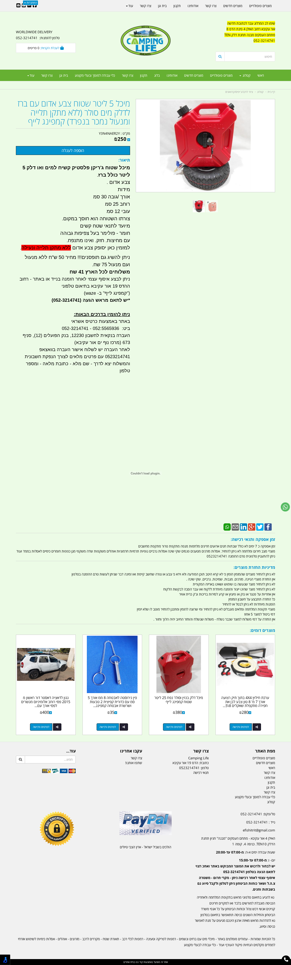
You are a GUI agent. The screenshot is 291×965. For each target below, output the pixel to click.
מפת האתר (265, 751)
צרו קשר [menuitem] (127, 75)
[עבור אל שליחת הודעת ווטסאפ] (285, 507)
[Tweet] (259, 526)
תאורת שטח (111, 939)
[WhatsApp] (227, 526)
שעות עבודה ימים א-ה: (245, 852)
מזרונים (74, 939)
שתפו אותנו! (133, 762)
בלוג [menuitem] (157, 75)
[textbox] (245, 35)
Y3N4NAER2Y (109, 133)
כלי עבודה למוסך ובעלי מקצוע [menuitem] (95, 75)
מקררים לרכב (91, 939)
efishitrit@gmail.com (259, 830)
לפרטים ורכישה (241, 727)
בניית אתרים (129, 962)
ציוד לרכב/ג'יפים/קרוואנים (239, 92)
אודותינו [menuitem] (172, 75)
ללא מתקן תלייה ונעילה (46, 248)
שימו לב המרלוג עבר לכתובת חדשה (251, 23)
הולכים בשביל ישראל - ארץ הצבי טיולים (145, 847)
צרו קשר (201, 751)
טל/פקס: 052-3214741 (258, 814)
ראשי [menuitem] (260, 75)
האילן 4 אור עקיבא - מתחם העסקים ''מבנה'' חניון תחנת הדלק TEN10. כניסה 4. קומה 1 (238, 841)
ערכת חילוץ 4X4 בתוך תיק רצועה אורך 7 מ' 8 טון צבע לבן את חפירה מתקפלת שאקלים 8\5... (245, 701)
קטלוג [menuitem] (246, 75)
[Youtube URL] (24, 5)
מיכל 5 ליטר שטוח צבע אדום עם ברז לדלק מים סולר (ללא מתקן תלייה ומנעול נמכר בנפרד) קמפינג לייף (74, 112)
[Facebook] (268, 526)
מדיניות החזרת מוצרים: (254, 567)
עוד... (71, 751)
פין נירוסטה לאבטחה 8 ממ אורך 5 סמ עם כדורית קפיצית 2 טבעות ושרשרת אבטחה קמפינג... (112, 701)
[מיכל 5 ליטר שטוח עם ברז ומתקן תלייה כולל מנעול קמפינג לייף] (199, 206)
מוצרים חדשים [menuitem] (193, 75)
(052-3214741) (66, 300)
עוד (32, 75)
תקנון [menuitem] (143, 75)
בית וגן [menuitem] (63, 75)
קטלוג (260, 92)
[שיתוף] (257, 727)
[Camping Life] (145, 41)
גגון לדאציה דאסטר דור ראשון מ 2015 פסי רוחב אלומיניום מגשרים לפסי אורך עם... (45, 701)
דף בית (271, 92)
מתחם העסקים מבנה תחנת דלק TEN (249, 35)
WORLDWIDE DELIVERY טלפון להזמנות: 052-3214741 (38, 35)
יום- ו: (235, 875)
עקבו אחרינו (131, 751)
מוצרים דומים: (262, 630)
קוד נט (139, 962)
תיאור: (124, 160)
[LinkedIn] (243, 526)
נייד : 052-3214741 (260, 822)
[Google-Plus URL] (29, 5)
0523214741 (189, 767)
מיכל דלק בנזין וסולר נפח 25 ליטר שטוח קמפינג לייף (178, 699)
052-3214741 (264, 40)
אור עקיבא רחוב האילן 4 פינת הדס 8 (250, 29)
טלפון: (205, 767)
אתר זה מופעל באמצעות (145, 962)
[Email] (235, 526)
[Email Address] (18, 5)
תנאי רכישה (201, 772)
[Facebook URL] (35, 5)
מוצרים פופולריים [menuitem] (221, 75)
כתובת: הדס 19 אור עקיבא (191, 762)
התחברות (31, 3)
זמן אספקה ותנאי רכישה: (253, 539)
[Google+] (251, 526)
